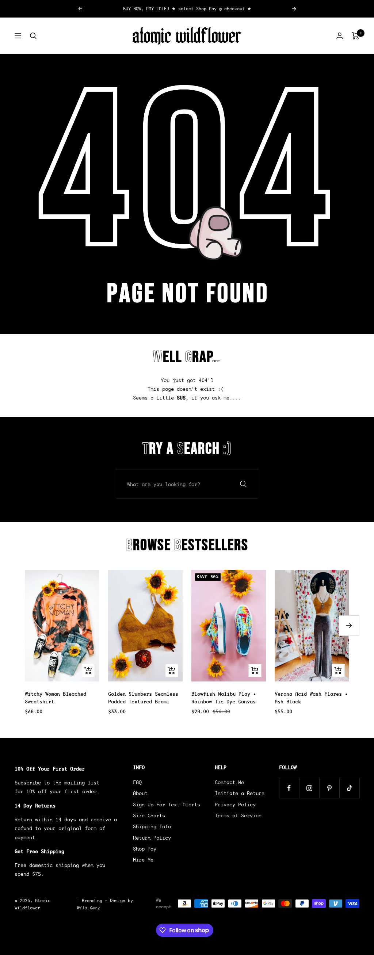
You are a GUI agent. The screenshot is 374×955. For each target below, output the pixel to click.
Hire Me (143, 859)
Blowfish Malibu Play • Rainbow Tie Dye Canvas (223, 698)
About (140, 793)
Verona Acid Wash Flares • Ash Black (311, 698)
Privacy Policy (235, 804)
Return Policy (152, 837)
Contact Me (229, 782)
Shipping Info (152, 826)
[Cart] (355, 35)
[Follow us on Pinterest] (329, 788)
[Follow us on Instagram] (309, 788)
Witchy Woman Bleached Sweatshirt (55, 698)
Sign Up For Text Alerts (166, 804)
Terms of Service (238, 815)
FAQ (137, 782)
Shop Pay (144, 848)
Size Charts (149, 815)
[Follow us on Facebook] (289, 788)
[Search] (33, 36)
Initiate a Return (239, 793)
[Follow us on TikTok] (349, 788)
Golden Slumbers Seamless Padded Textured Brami (143, 698)
